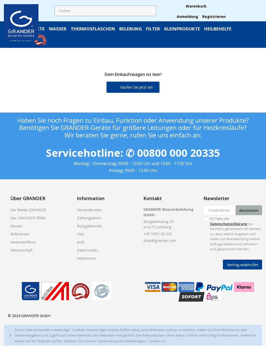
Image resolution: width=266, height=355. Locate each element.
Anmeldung (187, 16)
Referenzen (20, 234)
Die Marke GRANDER (28, 209)
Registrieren (214, 16)
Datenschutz (87, 250)
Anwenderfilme (23, 242)
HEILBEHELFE (217, 29)
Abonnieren (248, 210)
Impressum (86, 258)
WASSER (57, 29)
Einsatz (16, 225)
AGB (80, 242)
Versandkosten (89, 209)
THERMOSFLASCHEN (93, 29)
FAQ (80, 234)
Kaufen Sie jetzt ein (136, 87)
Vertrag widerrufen (242, 264)
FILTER (153, 29)
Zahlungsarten (89, 217)
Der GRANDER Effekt (28, 217)
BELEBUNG (130, 29)
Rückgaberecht (89, 225)
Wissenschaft (21, 250)
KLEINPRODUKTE (182, 29)
